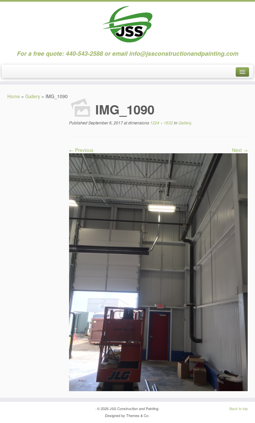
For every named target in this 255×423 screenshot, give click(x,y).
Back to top (238, 408)
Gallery (32, 96)
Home (13, 96)
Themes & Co (137, 415)
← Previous (81, 150)
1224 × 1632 (161, 122)
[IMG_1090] (158, 271)
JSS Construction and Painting (134, 408)
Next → (240, 150)
